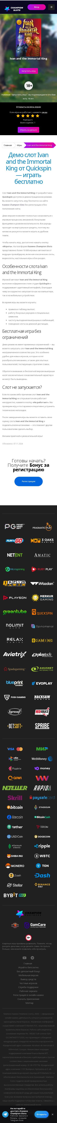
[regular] (27, 115)
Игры (19, 145)
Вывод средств (28, 979)
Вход (36, 7)
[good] (32, 115)
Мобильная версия (28, 975)
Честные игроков (28, 983)
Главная (8, 145)
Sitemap (29, 1002)
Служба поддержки (28, 987)
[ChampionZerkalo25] (32, 958)
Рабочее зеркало (28, 991)
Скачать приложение (28, 999)
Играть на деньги (28, 129)
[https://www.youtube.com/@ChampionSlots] (24, 958)
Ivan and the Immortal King (39, 145)
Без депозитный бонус (28, 971)
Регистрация (28, 481)
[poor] (23, 115)
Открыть (42, 1114)
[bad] (18, 115)
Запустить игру (28, 71)
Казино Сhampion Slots (13, 204)
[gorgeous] (37, 115)
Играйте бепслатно (28, 967)
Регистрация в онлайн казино (28, 995)
